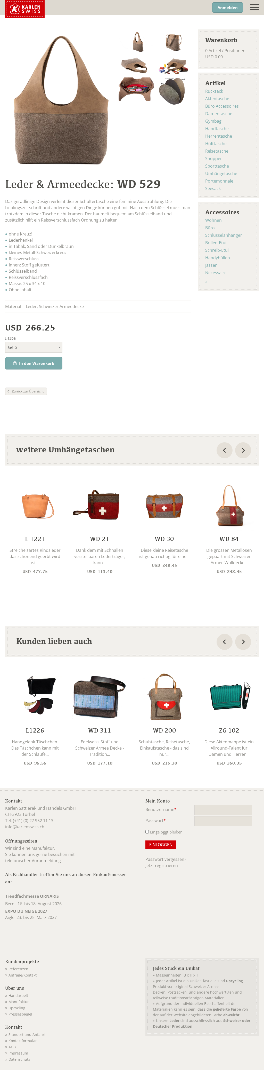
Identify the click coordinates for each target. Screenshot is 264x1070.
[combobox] (33, 347)
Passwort (155, 821)
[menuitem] (68, 968)
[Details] (35, 528)
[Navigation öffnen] (254, 7)
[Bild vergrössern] (136, 41)
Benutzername (161, 810)
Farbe (10, 338)
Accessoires (222, 212)
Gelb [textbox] (12, 347)
